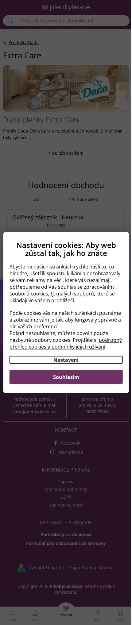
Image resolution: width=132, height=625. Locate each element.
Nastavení (66, 360)
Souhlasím (66, 377)
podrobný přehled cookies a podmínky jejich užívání (66, 343)
